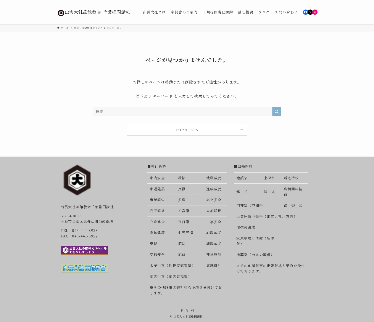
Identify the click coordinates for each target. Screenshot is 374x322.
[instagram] (192, 310)
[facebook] (182, 310)
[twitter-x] (187, 310)
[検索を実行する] (276, 111)
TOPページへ (187, 129)
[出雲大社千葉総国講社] (94, 12)
